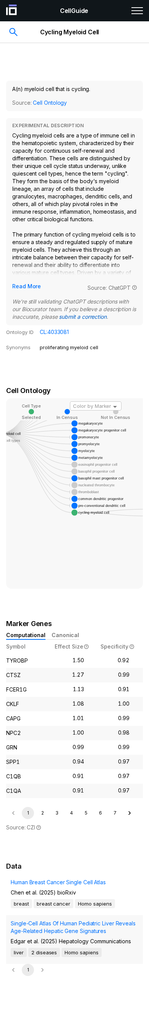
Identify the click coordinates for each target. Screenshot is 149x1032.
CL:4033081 (54, 332)
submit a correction (82, 316)
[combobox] (95, 406)
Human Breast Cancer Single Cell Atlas (58, 882)
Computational (25, 635)
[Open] (115, 407)
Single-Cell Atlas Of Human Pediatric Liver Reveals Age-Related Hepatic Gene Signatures (73, 927)
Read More (26, 286)
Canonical (65, 635)
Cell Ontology (50, 102)
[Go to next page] (129, 813)
